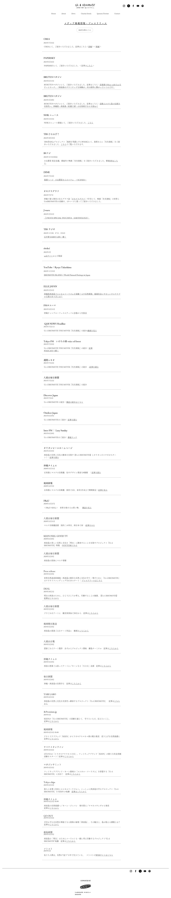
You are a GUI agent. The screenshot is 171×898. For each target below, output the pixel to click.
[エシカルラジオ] (149, 871)
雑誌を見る (87, 508)
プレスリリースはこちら (92, 580)
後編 (97, 47)
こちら (89, 66)
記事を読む (94, 367)
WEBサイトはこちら (104, 855)
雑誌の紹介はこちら (74, 402)
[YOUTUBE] (137, 5)
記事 (90, 348)
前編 (90, 47)
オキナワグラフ (78, 199)
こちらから (93, 613)
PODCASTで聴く (51, 351)
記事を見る (102, 490)
